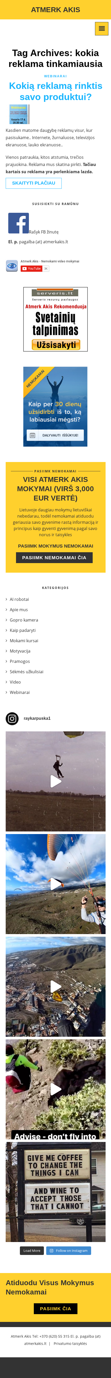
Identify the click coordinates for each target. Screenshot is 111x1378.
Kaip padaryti (23, 630)
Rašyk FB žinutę (44, 232)
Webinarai (55, 76)
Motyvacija (20, 651)
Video (15, 682)
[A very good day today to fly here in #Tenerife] (56, 884)
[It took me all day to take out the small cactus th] (56, 1089)
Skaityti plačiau (33, 183)
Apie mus (19, 609)
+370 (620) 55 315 (54, 1336)
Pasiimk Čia (55, 1308)
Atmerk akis (55, 10)
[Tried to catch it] (56, 987)
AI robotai (19, 599)
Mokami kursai (24, 640)
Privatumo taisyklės (70, 1343)
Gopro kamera (24, 620)
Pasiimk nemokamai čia (54, 557)
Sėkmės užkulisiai (26, 672)
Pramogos (20, 661)
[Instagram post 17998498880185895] (56, 1192)
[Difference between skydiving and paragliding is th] (56, 781)
